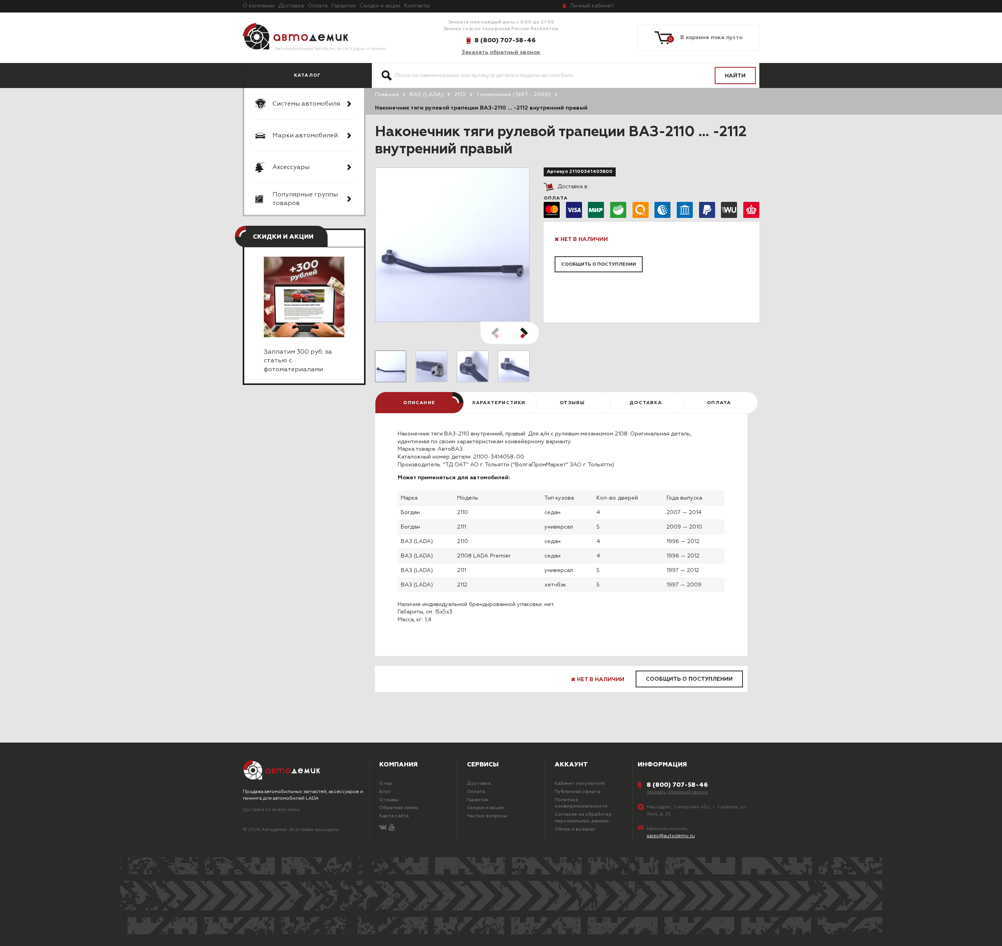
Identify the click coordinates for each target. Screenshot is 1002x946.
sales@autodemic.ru (671, 836)
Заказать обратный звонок (500, 52)
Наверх (72, 930)
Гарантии (344, 6)
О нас (386, 783)
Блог (385, 792)
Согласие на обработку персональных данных (583, 818)
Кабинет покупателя (580, 783)
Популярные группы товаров (305, 199)
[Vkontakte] (383, 828)
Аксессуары (291, 167)
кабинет (592, 6)
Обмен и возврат (575, 829)
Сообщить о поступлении (598, 264)
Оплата (318, 6)
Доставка (291, 6)
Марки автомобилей (305, 136)
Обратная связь (398, 808)
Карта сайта (394, 816)
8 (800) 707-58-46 (504, 40)
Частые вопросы (487, 816)
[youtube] (392, 828)
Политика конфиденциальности (581, 803)
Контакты (417, 6)
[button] (524, 333)
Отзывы (388, 800)
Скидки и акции (380, 6)
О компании (258, 6)
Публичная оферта (577, 792)
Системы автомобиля (306, 104)
